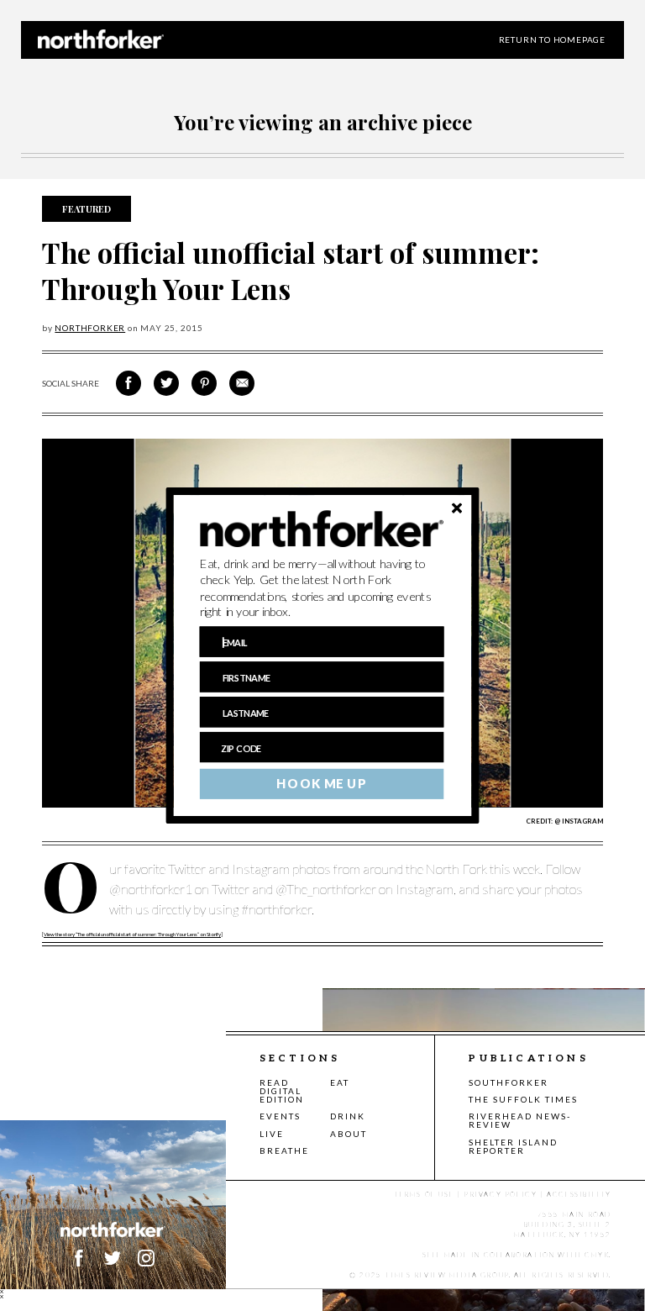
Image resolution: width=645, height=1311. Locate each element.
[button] (322, 588)
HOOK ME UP (321, 784)
